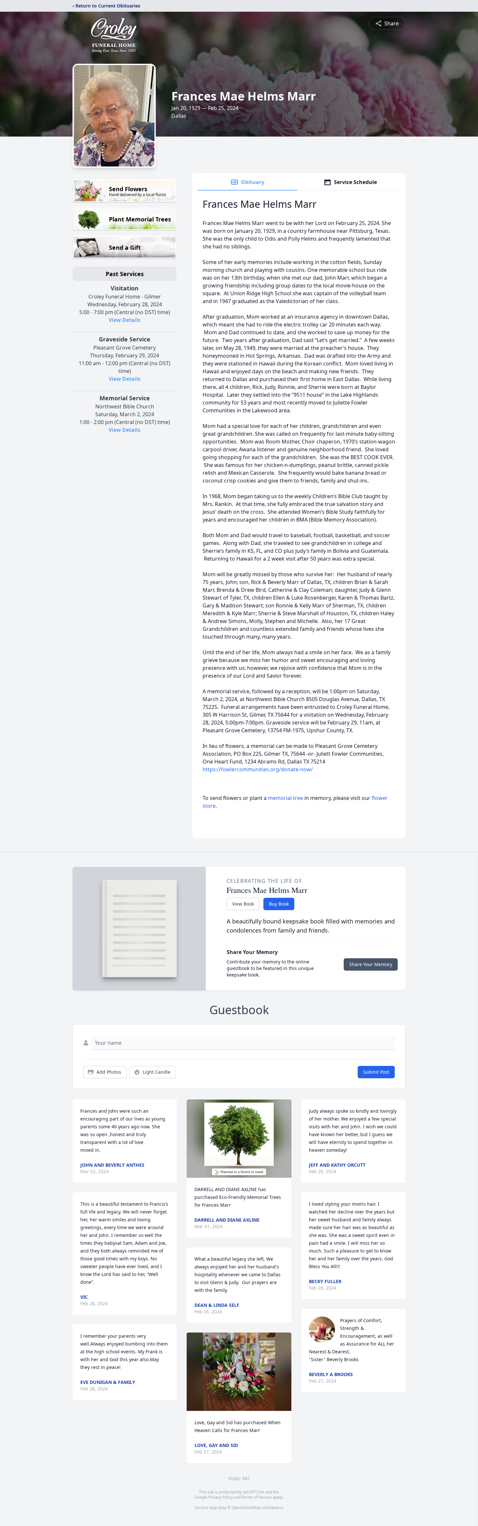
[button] (239, 1138)
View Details (124, 320)
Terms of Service (257, 1497)
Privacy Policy (220, 1497)
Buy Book (279, 904)
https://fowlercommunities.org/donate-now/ (258, 769)
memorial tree (285, 798)
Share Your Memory (370, 964)
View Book (243, 904)
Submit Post (376, 1072)
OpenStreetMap (246, 1507)
